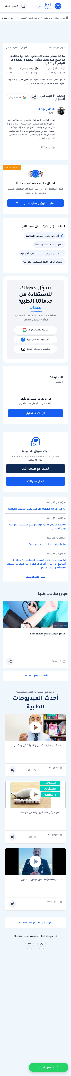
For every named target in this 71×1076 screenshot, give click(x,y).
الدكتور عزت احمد (44, 109)
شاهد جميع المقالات (35, 675)
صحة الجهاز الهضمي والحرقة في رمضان (38, 745)
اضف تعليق (33, 413)
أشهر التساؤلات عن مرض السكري (41, 880)
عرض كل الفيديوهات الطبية (35, 922)
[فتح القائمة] (65, 6)
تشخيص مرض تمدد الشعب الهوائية (42, 253)
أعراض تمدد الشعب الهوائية (42, 236)
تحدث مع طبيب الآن (35, 468)
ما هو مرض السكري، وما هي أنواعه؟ (40, 812)
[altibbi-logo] (49, 6)
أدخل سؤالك (35, 481)
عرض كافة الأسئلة (35, 577)
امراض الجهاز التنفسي (30, 18)
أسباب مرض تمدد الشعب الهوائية (43, 262)
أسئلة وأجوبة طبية (52, 18)
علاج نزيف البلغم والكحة (49, 244)
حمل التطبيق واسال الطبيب (38, 203)
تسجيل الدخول (10, 6)
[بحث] (23, 6)
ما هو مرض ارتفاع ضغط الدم (47, 634)
